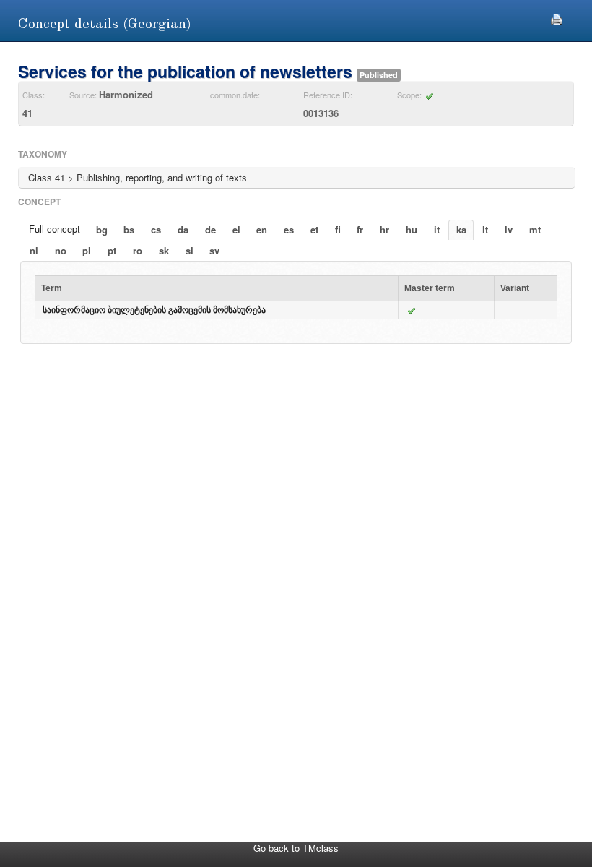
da (183, 229)
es (289, 229)
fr (360, 229)
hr (384, 229)
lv (509, 229)
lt (485, 229)
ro (137, 250)
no (60, 250)
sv (214, 250)
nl (34, 250)
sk (164, 250)
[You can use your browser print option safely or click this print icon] (556, 18)
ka (461, 229)
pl (86, 250)
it (437, 229)
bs (128, 229)
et (314, 229)
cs (156, 229)
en (261, 229)
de (210, 229)
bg (102, 229)
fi (338, 229)
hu (411, 229)
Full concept (54, 229)
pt (112, 250)
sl (189, 250)
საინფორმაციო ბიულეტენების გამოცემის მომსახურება (154, 310)
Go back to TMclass (296, 848)
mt (535, 229)
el (236, 229)
